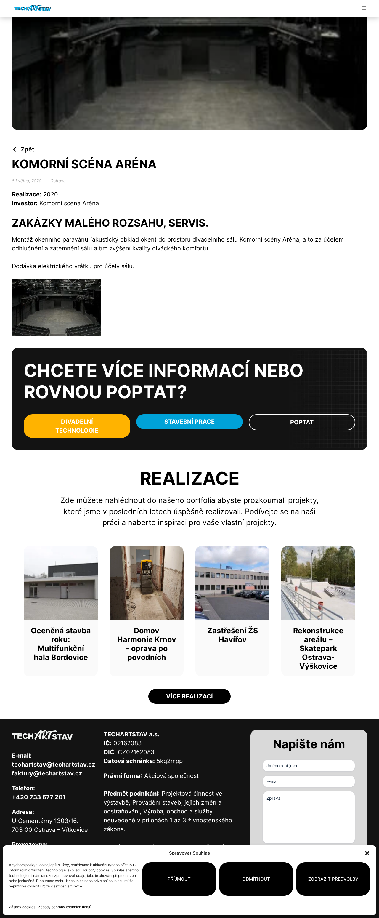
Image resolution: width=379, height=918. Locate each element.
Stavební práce (189, 421)
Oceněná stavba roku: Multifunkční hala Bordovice (61, 644)
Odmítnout (256, 879)
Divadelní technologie (76, 426)
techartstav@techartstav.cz (53, 764)
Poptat (302, 422)
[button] (367, 853)
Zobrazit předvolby (333, 879)
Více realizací (189, 696)
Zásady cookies (22, 907)
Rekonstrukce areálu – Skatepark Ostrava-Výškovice (318, 648)
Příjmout (179, 879)
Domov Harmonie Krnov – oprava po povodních (146, 644)
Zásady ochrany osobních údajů (64, 907)
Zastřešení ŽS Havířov (232, 635)
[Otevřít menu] (363, 8)
